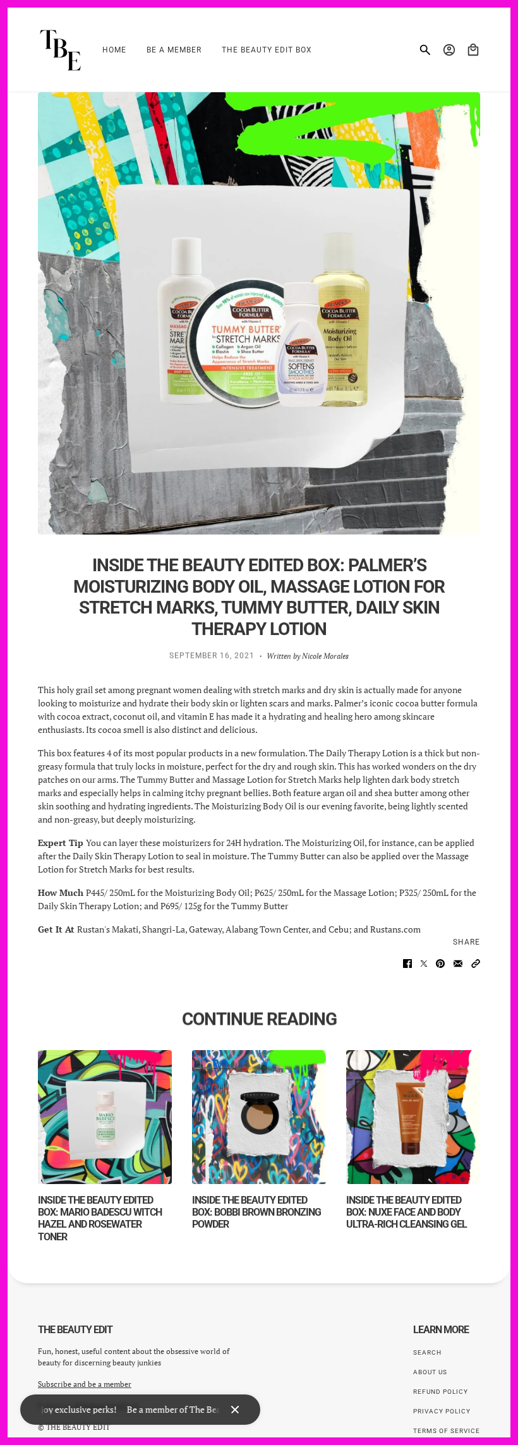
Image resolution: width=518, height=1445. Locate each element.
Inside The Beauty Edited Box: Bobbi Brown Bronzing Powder (256, 1212)
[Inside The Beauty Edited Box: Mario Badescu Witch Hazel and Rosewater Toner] (105, 1117)
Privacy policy (442, 1411)
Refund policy (440, 1391)
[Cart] (473, 50)
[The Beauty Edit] (60, 50)
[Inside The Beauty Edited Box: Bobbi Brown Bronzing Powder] (259, 1117)
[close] (235, 1410)
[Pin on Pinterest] (440, 963)
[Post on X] (424, 963)
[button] (476, 963)
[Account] (449, 50)
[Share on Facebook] (407, 963)
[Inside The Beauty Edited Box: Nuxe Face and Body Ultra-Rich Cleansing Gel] (413, 1117)
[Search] (425, 50)
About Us (430, 1372)
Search (427, 1352)
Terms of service (446, 1430)
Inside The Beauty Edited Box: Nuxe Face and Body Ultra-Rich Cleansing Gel (406, 1212)
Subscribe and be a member (84, 1384)
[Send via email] (458, 963)
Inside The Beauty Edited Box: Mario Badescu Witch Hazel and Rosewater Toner (100, 1218)
